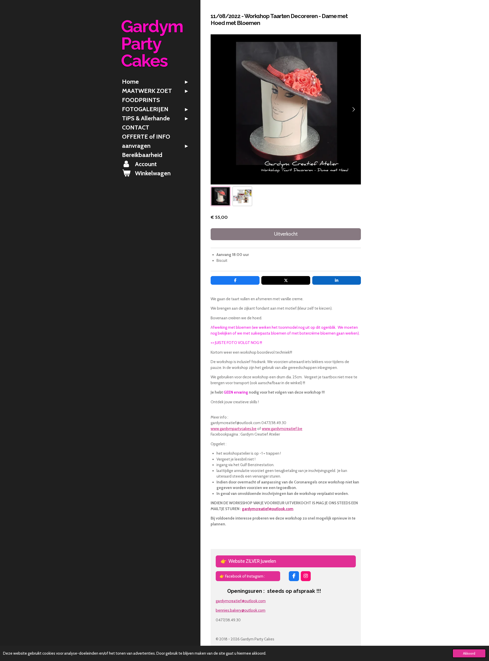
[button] (220, 196)
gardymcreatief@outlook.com (267, 509)
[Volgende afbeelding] (353, 109)
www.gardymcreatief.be (282, 428)
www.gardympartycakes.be (233, 428)
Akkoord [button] (469, 653)
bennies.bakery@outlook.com (240, 610)
